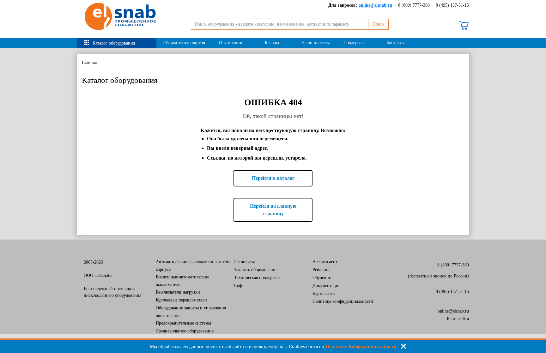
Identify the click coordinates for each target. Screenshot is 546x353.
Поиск (379, 24)
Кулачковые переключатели (181, 300)
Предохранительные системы (183, 323)
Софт (239, 285)
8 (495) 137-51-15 (452, 5)
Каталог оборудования (114, 43)
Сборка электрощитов (184, 42)
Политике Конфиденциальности (361, 346)
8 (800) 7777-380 (414, 5)
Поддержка (354, 42)
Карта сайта (323, 293)
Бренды (272, 42)
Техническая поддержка (257, 277)
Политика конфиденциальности (342, 301)
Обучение (321, 277)
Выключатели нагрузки (178, 292)
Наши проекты (315, 42)
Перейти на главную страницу (273, 209)
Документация (326, 285)
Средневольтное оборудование (185, 331)
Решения (320, 269)
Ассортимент (324, 261)
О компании (230, 42)
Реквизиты (244, 261)
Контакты (395, 42)
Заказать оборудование (255, 269)
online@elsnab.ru (453, 311)
